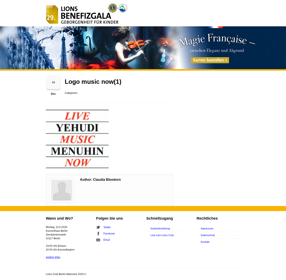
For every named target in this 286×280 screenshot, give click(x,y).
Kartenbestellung (160, 228)
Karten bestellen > (210, 60)
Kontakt (205, 242)
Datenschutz (208, 235)
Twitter (107, 227)
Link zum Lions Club (162, 235)
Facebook (109, 233)
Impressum (207, 228)
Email (106, 239)
